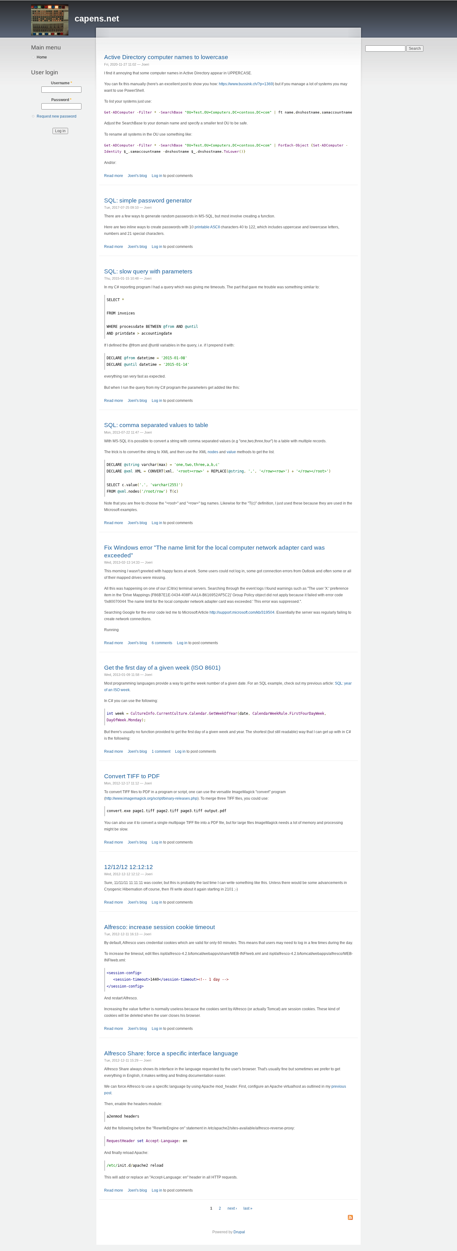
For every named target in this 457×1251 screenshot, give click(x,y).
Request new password (56, 116)
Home (42, 57)
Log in (157, 176)
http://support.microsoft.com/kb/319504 (242, 612)
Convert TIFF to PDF (132, 776)
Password (61, 100)
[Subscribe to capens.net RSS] (350, 1218)
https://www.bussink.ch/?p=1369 (246, 84)
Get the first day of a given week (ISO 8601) (162, 667)
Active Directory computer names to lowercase (166, 56)
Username (61, 83)
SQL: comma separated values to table (156, 424)
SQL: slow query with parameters (148, 271)
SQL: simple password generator (148, 200)
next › (232, 1208)
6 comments (162, 643)
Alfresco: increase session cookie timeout (159, 926)
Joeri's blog (137, 176)
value (231, 452)
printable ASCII (207, 227)
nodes (213, 452)
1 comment (161, 751)
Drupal (239, 1232)
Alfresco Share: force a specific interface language (171, 1053)
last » (247, 1208)
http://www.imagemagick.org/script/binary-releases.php (151, 798)
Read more (113, 176)
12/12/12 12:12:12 (128, 866)
